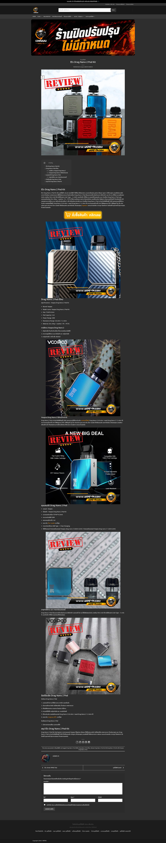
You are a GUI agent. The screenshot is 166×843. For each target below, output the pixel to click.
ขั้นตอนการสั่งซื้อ (67, 16)
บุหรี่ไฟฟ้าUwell (117, 768)
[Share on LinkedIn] (89, 742)
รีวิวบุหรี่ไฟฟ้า (83, 59)
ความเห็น (46, 781)
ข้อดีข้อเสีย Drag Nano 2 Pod (53, 179)
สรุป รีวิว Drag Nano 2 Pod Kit (54, 181)
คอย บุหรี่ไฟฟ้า (57, 831)
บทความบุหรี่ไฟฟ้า (90, 16)
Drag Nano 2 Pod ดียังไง (72, 748)
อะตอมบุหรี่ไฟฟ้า (105, 831)
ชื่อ (45, 797)
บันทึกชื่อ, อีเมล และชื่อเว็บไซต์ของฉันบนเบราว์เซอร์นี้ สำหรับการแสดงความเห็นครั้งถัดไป (68, 805)
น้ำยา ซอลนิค (85, 831)
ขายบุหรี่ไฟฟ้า (114, 831)
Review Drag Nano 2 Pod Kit (98, 748)
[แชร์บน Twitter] (80, 742)
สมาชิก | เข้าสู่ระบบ (78, 16)
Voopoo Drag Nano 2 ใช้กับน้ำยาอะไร (58, 173)
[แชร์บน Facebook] (77, 742)
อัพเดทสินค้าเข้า (47, 16)
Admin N (90, 67)
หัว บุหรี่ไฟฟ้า (48, 831)
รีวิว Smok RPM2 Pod (50, 768)
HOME (34, 16)
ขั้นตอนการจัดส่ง (129, 4)
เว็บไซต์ (100, 797)
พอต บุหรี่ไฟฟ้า (67, 831)
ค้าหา (113, 10)
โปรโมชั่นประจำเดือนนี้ (57, 16)
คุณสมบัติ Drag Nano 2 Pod (53, 175)
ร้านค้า (39, 16)
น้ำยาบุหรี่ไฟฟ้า (95, 831)
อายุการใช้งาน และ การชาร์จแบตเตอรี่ (58, 177)
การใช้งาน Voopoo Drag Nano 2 (57, 171)
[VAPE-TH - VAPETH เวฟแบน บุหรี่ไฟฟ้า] (36, 10)
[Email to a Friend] (83, 742)
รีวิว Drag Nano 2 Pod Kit (52, 166)
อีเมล (72, 797)
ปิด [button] (98, 1)
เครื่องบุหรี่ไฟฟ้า (76, 831)
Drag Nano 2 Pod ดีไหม (52, 168)
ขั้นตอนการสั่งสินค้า (120, 4)
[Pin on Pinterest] (86, 742)
